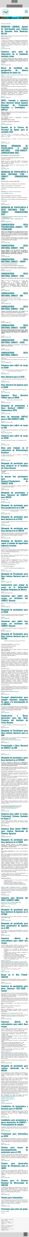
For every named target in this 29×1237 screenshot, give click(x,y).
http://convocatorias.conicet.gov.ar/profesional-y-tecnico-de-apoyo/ (14, 961)
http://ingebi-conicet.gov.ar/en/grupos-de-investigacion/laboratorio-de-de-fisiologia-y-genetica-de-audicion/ (14, 1096)
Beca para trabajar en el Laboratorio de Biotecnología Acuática (14, 450)
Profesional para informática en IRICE (14, 1135)
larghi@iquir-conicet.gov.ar (15, 887)
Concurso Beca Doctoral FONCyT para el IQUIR (14, 396)
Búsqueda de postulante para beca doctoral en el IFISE (14, 518)
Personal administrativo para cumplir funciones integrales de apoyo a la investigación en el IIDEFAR (14, 701)
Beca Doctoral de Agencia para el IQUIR (14, 386)
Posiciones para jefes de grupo (14, 1208)
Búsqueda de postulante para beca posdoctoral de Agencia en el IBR (14, 925)
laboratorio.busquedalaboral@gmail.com (17, 568)
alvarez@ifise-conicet (7, 193)
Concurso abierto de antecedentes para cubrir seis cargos (14, 940)
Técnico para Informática (12, 1197)
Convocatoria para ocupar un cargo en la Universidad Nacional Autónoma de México (14, 587)
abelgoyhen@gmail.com (10, 1098)
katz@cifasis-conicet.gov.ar (11, 808)
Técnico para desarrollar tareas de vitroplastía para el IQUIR (14, 1165)
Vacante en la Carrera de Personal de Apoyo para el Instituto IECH (14, 129)
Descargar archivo (5, 1100)
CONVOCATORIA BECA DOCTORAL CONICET (14, 354)
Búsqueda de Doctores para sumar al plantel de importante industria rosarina (14, 543)
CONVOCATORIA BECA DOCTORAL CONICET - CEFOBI (14, 326)
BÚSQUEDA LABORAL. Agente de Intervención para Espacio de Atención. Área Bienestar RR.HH (14, 30)
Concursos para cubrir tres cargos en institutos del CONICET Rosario (14, 623)
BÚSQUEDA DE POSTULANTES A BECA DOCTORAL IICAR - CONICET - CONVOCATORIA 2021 (14, 211)
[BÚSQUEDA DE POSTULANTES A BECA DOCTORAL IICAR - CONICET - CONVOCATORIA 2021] (14, 217)
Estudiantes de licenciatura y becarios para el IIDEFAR (14, 1107)
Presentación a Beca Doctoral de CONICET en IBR (14, 746)
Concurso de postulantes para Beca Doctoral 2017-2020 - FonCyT (14, 988)
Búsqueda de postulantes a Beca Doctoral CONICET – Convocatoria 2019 (14, 408)
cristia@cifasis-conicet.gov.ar (14, 807)
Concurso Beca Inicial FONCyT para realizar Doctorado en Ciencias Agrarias (14, 831)
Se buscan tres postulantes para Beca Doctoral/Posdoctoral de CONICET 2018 (14, 480)
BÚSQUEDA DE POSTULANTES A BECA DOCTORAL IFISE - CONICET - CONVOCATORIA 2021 (14, 175)
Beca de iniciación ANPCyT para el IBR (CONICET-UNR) (14, 417)
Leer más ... (3, 47)
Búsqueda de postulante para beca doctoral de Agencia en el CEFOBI (14, 912)
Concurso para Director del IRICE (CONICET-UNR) (14, 899)
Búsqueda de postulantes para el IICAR (14, 610)
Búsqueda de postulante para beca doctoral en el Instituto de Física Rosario (14, 465)
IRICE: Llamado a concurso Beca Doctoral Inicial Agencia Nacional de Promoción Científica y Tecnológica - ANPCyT (14, 105)
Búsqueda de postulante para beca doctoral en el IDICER (14, 529)
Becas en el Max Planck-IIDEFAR (14, 975)
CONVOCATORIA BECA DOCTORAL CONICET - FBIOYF (14, 260)
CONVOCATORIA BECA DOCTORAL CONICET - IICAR (14, 341)
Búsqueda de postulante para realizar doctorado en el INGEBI (14, 1068)
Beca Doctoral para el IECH (12, 376)
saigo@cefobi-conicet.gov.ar (13, 691)
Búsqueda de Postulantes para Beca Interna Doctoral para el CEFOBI (14, 636)
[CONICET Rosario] (11, 12)
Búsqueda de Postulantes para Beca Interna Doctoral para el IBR (14, 576)
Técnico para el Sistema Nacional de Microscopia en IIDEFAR (14, 1183)
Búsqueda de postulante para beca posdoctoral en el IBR (14, 506)
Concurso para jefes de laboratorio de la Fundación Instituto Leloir (14, 54)
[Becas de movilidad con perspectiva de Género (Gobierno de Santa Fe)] (14, 75)
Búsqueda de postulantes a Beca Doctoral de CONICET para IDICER (14, 495)
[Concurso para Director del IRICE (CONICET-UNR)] (11, 902)
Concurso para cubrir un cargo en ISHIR (14, 366)
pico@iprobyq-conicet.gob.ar (11, 1016)
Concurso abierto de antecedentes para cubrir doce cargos (14, 1024)
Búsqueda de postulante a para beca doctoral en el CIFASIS (14, 758)
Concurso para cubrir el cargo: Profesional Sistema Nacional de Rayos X (14, 816)
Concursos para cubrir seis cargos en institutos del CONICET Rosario (14, 598)
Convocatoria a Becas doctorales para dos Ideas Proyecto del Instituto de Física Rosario (14, 719)
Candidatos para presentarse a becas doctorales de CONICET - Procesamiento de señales (14, 1122)
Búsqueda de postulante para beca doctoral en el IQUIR (14, 841)
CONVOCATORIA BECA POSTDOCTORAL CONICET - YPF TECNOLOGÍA (14, 227)
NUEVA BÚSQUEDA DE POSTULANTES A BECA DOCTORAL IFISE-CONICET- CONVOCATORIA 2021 (14, 149)
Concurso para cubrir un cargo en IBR (14, 426)
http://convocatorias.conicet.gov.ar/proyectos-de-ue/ (11, 739)
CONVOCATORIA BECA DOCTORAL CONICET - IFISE (14, 246)
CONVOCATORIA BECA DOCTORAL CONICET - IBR (14, 294)
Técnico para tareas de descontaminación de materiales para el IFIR (14, 1150)
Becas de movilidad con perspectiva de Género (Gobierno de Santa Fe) (14, 70)
